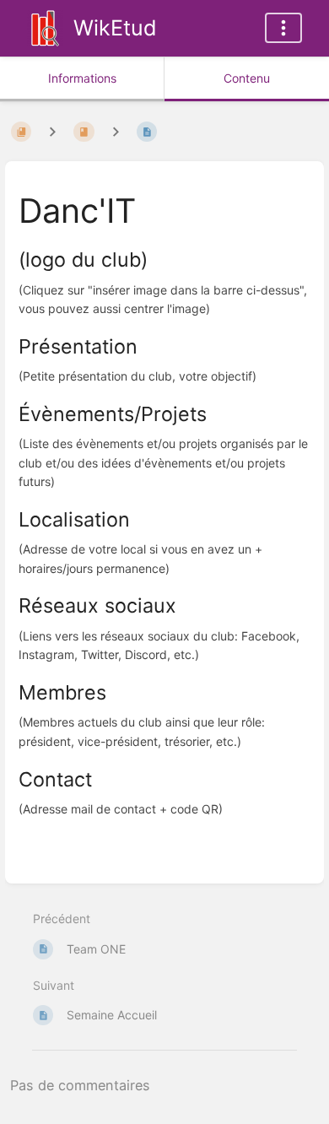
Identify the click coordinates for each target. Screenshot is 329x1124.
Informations (82, 78)
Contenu (247, 78)
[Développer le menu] (283, 28)
